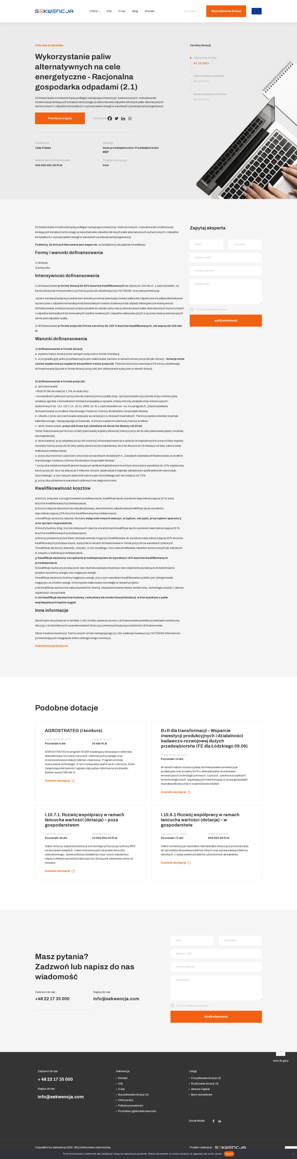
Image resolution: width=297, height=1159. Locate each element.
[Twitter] (116, 118)
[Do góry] (280, 1051)
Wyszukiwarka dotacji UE (133, 1094)
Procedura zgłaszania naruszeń (137, 1111)
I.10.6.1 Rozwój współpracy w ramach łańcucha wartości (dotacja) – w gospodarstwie (200, 819)
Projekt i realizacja (201, 1147)
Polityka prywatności (130, 1105)
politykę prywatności (216, 309)
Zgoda (229, 1153)
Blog (135, 11)
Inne (106, 165)
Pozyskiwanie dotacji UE (206, 1078)
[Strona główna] (54, 11)
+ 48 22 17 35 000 (55, 1079)
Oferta (93, 11)
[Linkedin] (123, 118)
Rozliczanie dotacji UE (205, 1083)
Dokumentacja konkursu (51, 645)
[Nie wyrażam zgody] (292, 1154)
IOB (109, 11)
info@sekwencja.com (116, 998)
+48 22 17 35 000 (52, 998)
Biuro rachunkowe (201, 1094)
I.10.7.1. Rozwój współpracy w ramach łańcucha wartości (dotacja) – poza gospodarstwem (84, 819)
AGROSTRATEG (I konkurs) (73, 730)
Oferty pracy (125, 1100)
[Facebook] (110, 118)
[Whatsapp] (130, 118)
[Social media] (213, 1120)
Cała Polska (43, 147)
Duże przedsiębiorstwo (118, 147)
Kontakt (150, 11)
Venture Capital (200, 1089)
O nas (121, 11)
